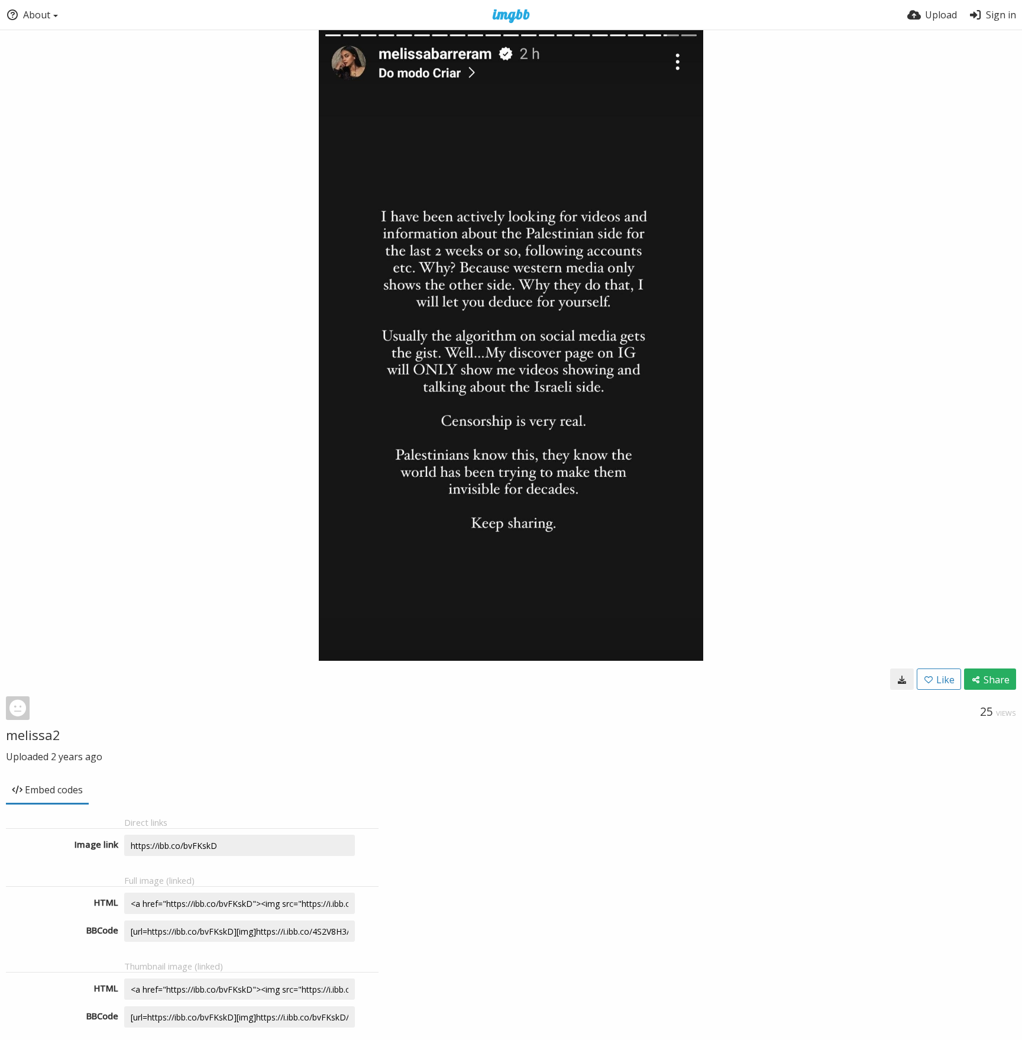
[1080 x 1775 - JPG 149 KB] (902, 679)
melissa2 (33, 735)
